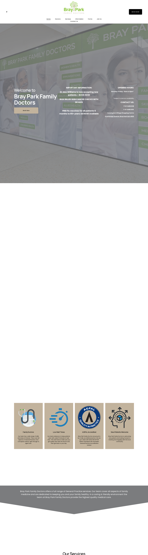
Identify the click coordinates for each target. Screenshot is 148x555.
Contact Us (74, 21)
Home (49, 19)
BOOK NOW (135, 12)
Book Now (26, 110)
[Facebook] (7, 12)
